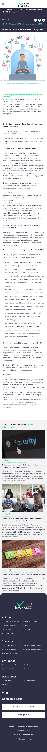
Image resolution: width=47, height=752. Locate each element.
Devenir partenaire (8, 669)
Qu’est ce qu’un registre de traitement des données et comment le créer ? (20, 466)
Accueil (5, 10)
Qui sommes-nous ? (9, 665)
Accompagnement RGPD (11, 645)
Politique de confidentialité (23, 735)
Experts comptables (9, 625)
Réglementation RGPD (18, 10)
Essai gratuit (23, 715)
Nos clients (27, 665)
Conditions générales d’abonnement (23, 726)
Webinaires (5, 684)
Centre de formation (31, 621)
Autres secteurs (7, 633)
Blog (5, 692)
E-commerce (6, 629)
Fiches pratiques (29, 680)
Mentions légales (23, 730)
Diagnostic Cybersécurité (10, 653)
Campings (27, 625)
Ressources (9, 676)
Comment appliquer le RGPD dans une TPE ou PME (23, 574)
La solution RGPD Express (11, 621)
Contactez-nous (12, 698)
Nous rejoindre (29, 669)
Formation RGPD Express (32, 645)
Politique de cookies (24, 739)
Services (7, 641)
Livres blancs (6, 680)
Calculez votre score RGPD (24, 707)
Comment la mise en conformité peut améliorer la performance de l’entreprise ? (23, 520)
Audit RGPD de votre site (32, 649)
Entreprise (8, 660)
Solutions (8, 617)
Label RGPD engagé (9, 649)
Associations (28, 629)
